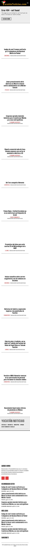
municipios (7, 315)
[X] (7, 478)
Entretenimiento (15, 217)
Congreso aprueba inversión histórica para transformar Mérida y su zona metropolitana (15, 118)
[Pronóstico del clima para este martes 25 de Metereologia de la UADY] (15, 233)
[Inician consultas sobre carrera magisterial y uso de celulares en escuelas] (15, 266)
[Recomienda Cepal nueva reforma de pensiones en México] (15, 397)
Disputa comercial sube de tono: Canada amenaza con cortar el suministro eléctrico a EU (15, 151)
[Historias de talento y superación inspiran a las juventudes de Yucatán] (15, 298)
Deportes (7, 185)
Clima (7, 250)
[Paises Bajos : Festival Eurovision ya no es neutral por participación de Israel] (15, 200)
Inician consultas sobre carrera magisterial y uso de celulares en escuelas (15, 279)
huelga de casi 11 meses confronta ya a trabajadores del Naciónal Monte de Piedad (15, 51)
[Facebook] (3, 478)
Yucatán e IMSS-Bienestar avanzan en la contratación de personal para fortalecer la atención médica (15, 378)
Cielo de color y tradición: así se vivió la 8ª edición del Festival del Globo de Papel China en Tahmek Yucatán (15, 344)
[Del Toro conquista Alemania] (15, 172)
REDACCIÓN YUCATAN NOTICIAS (18, 55)
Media (7, 349)
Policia (7, 90)
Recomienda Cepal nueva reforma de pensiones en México (15, 409)
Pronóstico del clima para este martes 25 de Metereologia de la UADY (14, 246)
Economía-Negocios (15, 122)
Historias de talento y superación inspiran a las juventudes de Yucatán (15, 311)
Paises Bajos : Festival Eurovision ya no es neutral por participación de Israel (15, 213)
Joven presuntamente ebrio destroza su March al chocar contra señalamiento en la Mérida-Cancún (15, 85)
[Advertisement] (15, 446)
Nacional (7, 55)
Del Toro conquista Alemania (15, 183)
